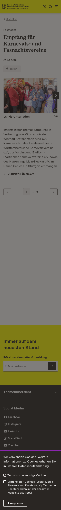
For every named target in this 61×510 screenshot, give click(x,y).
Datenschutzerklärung (33, 466)
